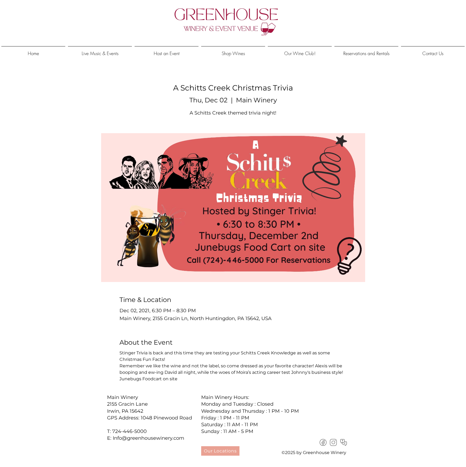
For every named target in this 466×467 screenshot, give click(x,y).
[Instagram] (333, 442)
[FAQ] (343, 442)
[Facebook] (323, 442)
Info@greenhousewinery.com (148, 438)
